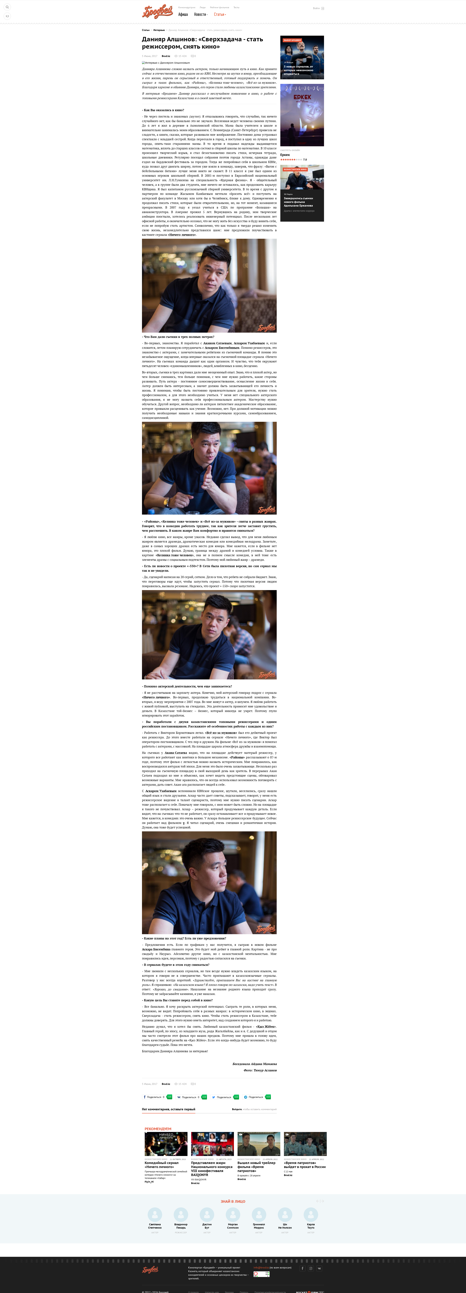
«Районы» (198, 82)
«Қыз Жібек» (266, 1026)
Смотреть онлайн (290, 150)
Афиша (183, 14)
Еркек (285, 155)
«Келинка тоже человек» (225, 82)
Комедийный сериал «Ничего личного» (162, 1165)
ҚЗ (7, 16)
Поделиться (157, 1097)
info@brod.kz (261, 1267)
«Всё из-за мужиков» (261, 82)
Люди (203, 7)
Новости (200, 14)
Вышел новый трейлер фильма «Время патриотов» (256, 1167)
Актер (155, 1232)
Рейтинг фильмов (219, 7)
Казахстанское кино (156, 1159)
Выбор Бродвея (292, 40)
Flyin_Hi (149, 1181)
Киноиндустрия (186, 7)
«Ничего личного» (182, 234)
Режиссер (181, 1232)
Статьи (219, 14)
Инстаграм (311, 1268)
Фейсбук (302, 1268)
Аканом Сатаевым (217, 343)
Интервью (159, 30)
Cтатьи (146, 30)
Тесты (236, 7)
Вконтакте (319, 1268)
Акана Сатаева (176, 752)
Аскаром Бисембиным (222, 347)
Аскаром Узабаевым (249, 343)
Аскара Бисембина (156, 949)
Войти (316, 8)
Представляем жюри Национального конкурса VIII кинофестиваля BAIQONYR (211, 1169)
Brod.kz (166, 56)
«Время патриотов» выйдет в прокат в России (305, 1165)
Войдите (237, 1109)
